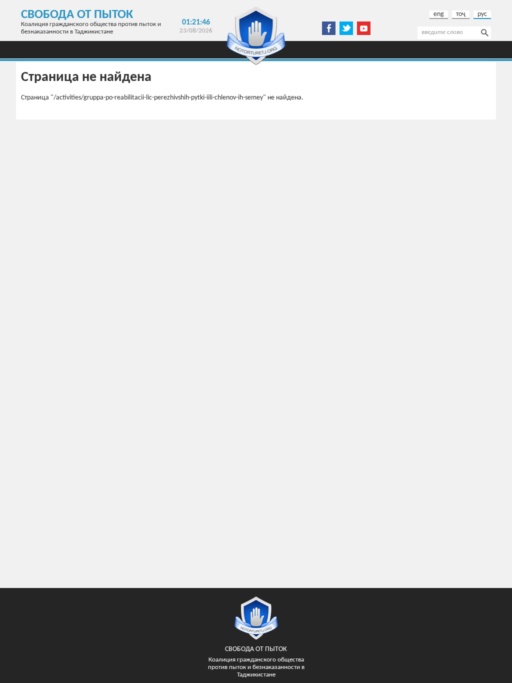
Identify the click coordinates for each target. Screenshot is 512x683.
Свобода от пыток (77, 14)
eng (439, 14)
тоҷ (461, 14)
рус (482, 14)
